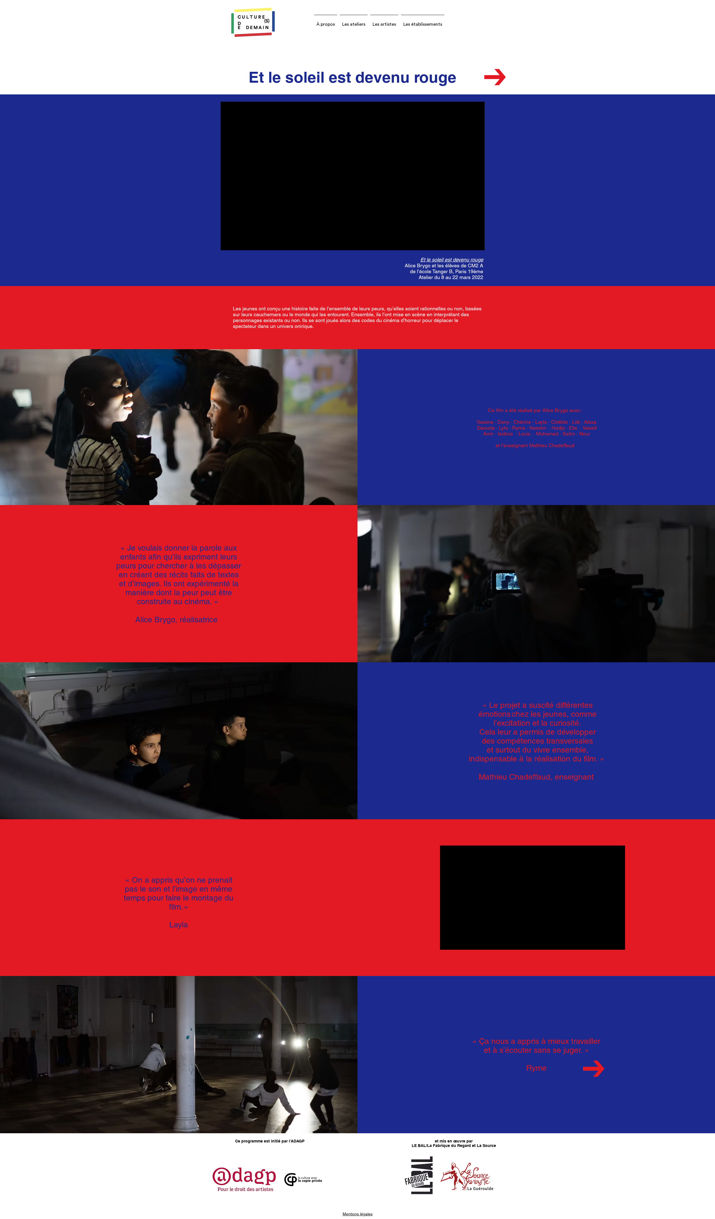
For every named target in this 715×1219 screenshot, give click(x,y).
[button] (326, 22)
